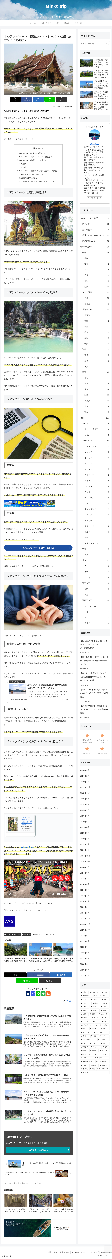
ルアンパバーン (51, 934)
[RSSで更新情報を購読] (48, 993)
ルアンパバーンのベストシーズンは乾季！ (35, 157)
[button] (61, 99)
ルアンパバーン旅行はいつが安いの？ (34, 160)
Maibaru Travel (27, 847)
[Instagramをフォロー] (33, 993)
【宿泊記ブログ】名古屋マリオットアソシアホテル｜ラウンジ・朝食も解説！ (94, 644)
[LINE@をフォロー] (38, 993)
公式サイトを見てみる (38, 1150)
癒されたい (27, 934)
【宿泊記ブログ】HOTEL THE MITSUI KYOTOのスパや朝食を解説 (94, 709)
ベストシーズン (39, 934)
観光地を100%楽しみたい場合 (33, 174)
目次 (35, 148)
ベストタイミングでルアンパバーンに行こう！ (37, 181)
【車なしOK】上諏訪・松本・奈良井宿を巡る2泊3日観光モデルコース (94, 660)
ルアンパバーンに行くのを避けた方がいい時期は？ (39, 171)
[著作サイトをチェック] (28, 993)
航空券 (23, 164)
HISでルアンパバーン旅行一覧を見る (38, 548)
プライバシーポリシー (79, 1252)
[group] (16, 953)
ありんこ (94, 143)
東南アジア (17, 934)
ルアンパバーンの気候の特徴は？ (32, 153)
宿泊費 (23, 167)
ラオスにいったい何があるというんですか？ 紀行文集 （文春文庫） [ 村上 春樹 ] (26, 821)
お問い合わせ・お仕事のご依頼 (58, 1252)
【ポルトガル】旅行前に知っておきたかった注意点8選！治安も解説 (94, 693)
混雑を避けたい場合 (29, 178)
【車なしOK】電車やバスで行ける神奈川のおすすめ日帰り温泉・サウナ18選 (94, 676)
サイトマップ (93, 1252)
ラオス (8, 934)
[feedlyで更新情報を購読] (43, 993)
